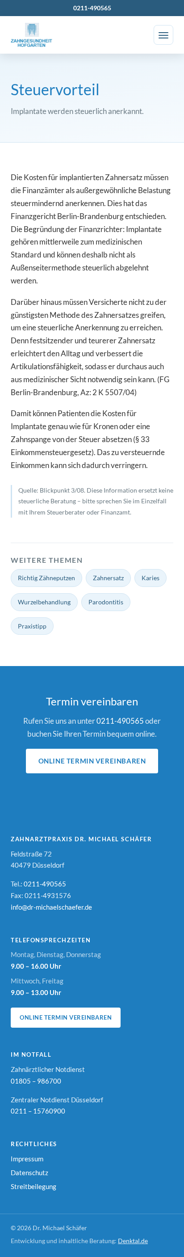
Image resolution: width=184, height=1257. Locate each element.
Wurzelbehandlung (44, 602)
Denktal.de (133, 1240)
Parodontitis (105, 602)
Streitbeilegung (33, 1186)
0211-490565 (92, 8)
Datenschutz (29, 1172)
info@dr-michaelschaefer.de (51, 907)
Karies (150, 578)
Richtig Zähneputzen (46, 578)
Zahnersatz (108, 578)
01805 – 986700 (36, 1081)
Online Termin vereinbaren (92, 761)
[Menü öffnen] (163, 35)
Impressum (27, 1159)
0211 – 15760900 (38, 1111)
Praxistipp (32, 626)
